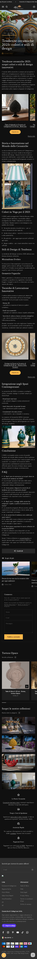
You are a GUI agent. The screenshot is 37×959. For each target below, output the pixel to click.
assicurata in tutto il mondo (19, 817)
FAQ (21, 889)
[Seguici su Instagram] (8, 932)
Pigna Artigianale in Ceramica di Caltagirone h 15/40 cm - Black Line (15, 125)
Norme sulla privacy (9, 604)
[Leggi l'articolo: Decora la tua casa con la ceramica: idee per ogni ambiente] (16, 568)
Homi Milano (6, 892)
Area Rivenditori (7, 899)
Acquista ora (15, 132)
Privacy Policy (24, 896)
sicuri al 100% (20, 846)
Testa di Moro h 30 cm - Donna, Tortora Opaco (16, 692)
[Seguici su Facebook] (3, 932)
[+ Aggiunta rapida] (27, 686)
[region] (18, 821)
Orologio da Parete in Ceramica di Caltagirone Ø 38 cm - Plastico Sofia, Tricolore (15, 365)
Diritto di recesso (25, 904)
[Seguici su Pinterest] (13, 932)
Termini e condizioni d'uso (26, 900)
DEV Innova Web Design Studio (20, 953)
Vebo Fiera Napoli (7, 896)
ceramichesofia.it (25, 538)
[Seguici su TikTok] (22, 932)
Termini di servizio (23, 604)
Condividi (20, 551)
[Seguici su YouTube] (17, 932)
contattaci (13, 833)
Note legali (23, 892)
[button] (4, 955)
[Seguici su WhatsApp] (27, 932)
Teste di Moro (24, 886)
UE (3, 905)
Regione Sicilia (6, 889)
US (3, 902)
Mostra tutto (31, 136)
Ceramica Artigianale (9, 35)
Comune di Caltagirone (9, 886)
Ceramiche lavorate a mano (11, 802)
